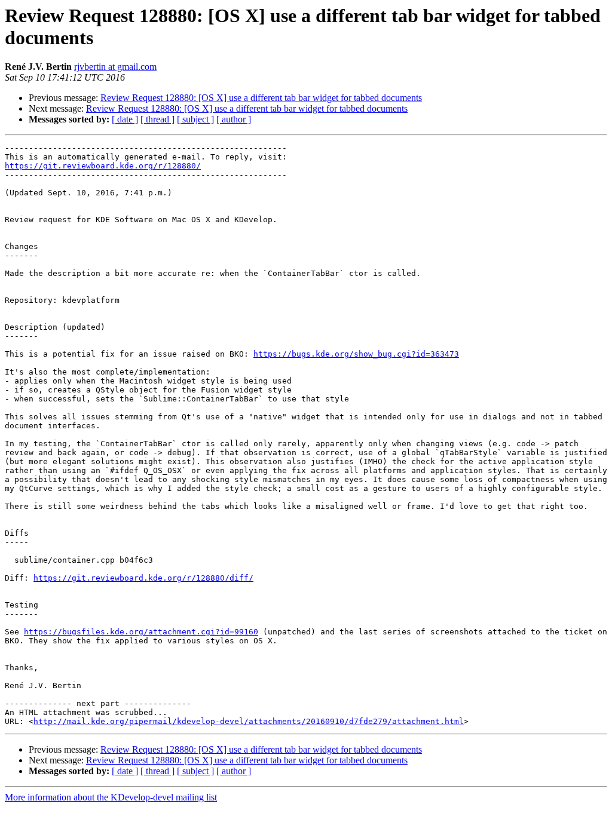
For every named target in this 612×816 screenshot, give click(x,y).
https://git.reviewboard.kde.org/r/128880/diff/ (143, 577)
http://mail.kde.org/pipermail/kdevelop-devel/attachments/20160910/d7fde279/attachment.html (248, 721)
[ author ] (233, 119)
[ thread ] (157, 119)
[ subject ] (195, 119)
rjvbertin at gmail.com (115, 67)
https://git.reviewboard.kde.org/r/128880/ (103, 165)
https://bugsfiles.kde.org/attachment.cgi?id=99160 (141, 631)
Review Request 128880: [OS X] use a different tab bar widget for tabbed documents (261, 98)
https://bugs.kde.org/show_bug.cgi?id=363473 (356, 353)
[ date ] (125, 119)
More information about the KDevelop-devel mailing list (111, 797)
